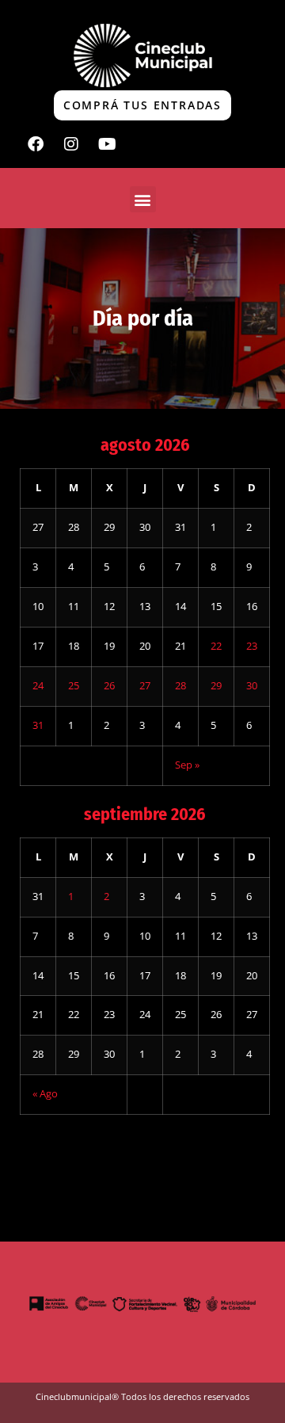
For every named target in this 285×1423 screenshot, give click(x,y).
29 (216, 685)
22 (216, 646)
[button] (143, 199)
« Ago (45, 1094)
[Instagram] (71, 144)
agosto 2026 (145, 445)
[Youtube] (107, 144)
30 (251, 685)
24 (38, 685)
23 (251, 646)
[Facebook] (35, 144)
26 (109, 685)
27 (144, 685)
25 (73, 685)
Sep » (187, 765)
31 (38, 725)
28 (180, 685)
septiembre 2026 (145, 814)
